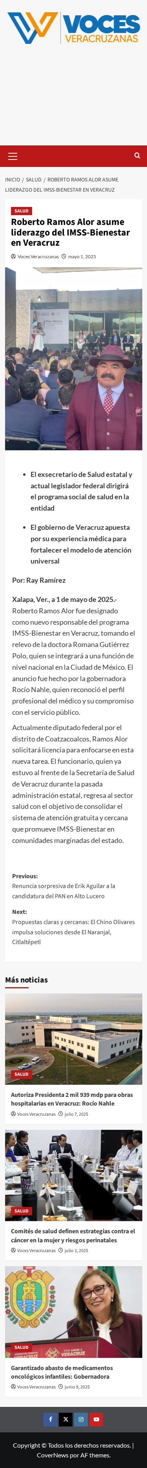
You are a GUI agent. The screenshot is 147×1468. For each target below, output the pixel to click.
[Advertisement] (73, 100)
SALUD (22, 211)
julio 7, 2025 (76, 1114)
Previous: (63, 886)
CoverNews (53, 1455)
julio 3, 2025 (76, 1250)
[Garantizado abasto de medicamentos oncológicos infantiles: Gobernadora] (73, 1311)
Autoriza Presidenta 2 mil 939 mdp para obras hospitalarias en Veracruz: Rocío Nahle (72, 1099)
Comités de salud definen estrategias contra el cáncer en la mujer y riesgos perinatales (73, 1235)
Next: (73, 927)
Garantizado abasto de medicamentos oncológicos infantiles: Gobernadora (62, 1372)
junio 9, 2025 (77, 1387)
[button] (13, 155)
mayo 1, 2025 (82, 256)
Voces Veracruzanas (38, 256)
